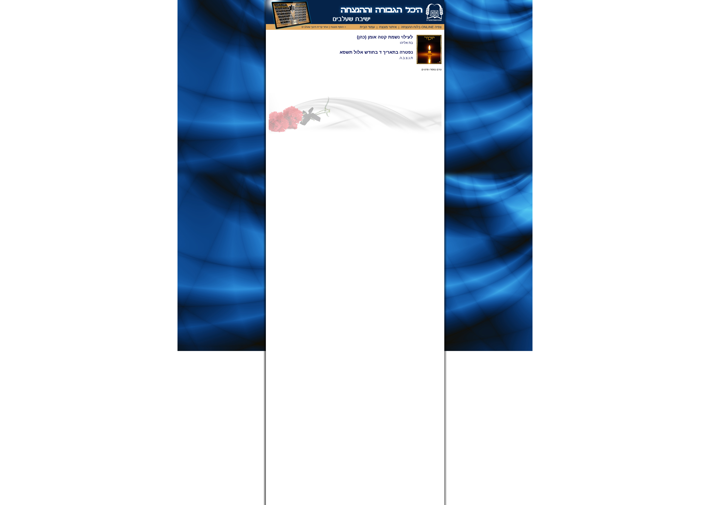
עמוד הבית (367, 27)
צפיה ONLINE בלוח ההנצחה (421, 27)
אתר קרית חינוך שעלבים (315, 26)
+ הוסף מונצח (338, 26)
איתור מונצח (388, 27)
